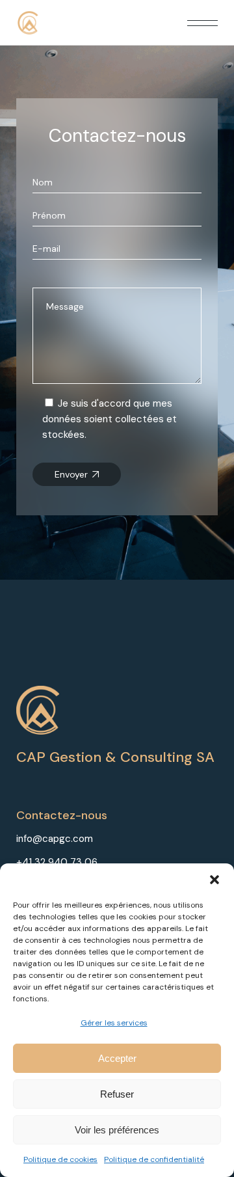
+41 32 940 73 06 (57, 862)
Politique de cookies (60, 1159)
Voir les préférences (117, 1129)
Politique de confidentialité (154, 1159)
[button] (214, 879)
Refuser (117, 1094)
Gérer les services (114, 1023)
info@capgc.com (54, 838)
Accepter (117, 1058)
